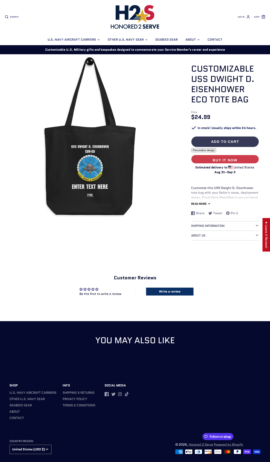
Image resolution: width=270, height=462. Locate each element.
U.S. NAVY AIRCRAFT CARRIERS (72, 39)
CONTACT (215, 39)
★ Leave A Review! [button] (266, 234)
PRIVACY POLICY (75, 399)
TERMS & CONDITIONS (79, 405)
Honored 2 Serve (201, 444)
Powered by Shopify (228, 444)
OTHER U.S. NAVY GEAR (126, 39)
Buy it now (225, 160)
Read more (199, 203)
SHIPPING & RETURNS (78, 392)
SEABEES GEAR (166, 39)
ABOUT (190, 39)
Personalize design (203, 150)
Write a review (169, 291)
